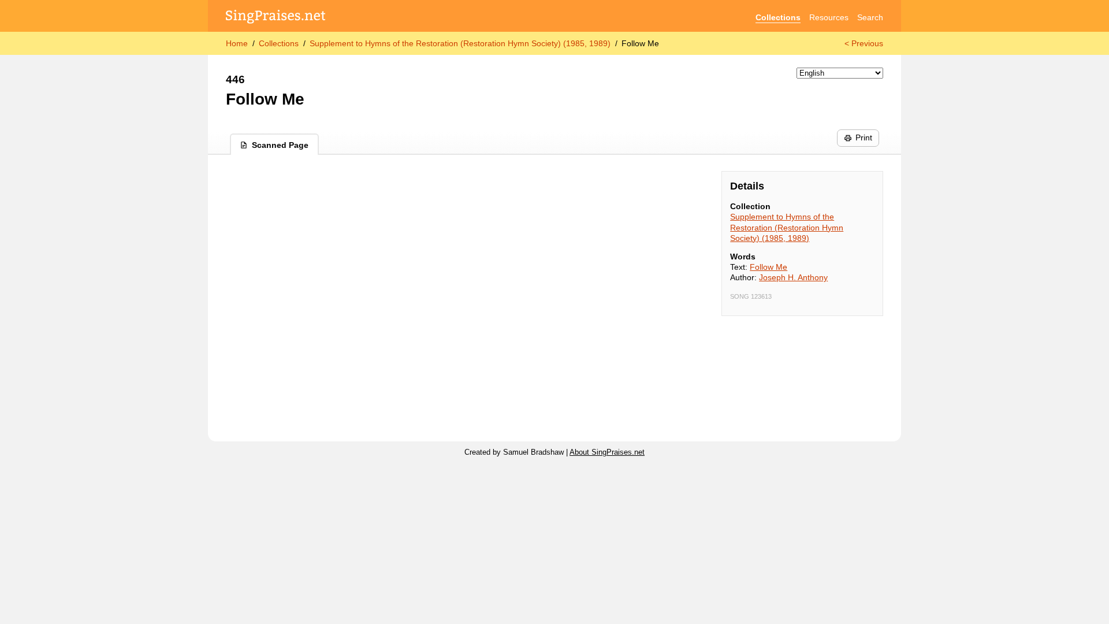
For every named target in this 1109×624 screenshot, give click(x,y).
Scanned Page (280, 145)
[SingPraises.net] (276, 18)
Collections (778, 17)
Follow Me (768, 267)
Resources (829, 17)
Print (863, 137)
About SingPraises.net (607, 452)
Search (870, 17)
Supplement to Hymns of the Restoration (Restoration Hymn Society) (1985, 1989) (460, 43)
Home (237, 43)
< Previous (863, 43)
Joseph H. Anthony (793, 277)
